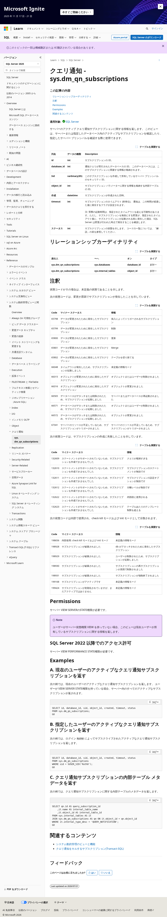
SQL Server (75, 60)
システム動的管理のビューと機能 (75, 844)
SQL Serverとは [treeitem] (17, 109)
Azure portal (120, 37)
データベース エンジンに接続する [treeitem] (24, 127)
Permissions (59, 105)
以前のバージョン (28, 910)
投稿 (56, 910)
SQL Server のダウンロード (146, 37)
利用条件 (139, 910)
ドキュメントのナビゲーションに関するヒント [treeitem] (24, 85)
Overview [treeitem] (17, 312)
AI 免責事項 (9, 910)
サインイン (157, 28)
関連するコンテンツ (63, 113)
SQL (63, 60)
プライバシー (69, 910)
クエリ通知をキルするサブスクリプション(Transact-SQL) (90, 848)
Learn (53, 60)
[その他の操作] (159, 60)
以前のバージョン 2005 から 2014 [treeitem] (21, 95)
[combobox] (22, 63)
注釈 (55, 100)
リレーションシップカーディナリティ (72, 96)
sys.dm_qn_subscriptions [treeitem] (26, 439)
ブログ (44, 910)
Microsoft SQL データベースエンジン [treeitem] (24, 117)
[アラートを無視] (160, 6)
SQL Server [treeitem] (12, 77)
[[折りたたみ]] (40, 57)
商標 (149, 910)
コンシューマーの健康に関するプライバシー (105, 910)
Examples (58, 109)
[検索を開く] (147, 29)
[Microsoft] (6, 28)
